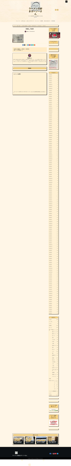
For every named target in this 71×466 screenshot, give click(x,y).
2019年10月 (50, 225)
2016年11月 (50, 293)
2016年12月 (50, 291)
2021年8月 (50, 186)
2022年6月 (50, 166)
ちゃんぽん (53, 339)
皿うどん (53, 349)
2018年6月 (50, 256)
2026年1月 (50, 82)
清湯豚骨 (53, 372)
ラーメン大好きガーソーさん (35, 11)
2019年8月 (50, 229)
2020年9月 (50, 207)
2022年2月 (50, 174)
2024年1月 (50, 129)
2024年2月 (50, 127)
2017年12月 (50, 268)
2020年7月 (50, 211)
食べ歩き (50, 380)
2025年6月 (50, 96)
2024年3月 (50, 125)
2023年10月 (50, 135)
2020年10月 (50, 205)
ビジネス (50, 323)
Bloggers (37, 458)
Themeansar (41, 458)
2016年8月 (50, 299)
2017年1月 (50, 289)
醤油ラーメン (54, 331)
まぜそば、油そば (54, 370)
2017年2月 (50, 287)
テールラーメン (54, 376)
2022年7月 (50, 164)
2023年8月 (50, 139)
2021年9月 (50, 184)
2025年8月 (50, 92)
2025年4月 (50, 100)
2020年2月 (50, 217)
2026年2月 (50, 80)
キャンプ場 (50, 321)
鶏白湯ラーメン (54, 345)
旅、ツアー (50, 327)
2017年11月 (50, 270)
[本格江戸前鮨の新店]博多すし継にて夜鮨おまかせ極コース (53, 442)
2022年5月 (50, 168)
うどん (53, 351)
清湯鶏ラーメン (54, 374)
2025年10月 (50, 88)
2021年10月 (50, 182)
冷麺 (52, 337)
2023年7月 (50, 141)
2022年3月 (50, 172)
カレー (55, 388)
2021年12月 (50, 178)
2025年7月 (50, 94)
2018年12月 (50, 244)
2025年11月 (50, 86)
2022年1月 (50, 176)
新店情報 (50, 325)
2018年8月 (50, 252)
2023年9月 (50, 137)
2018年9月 (50, 250)
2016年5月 (50, 305)
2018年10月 (50, 248)
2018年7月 (50, 254)
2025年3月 (50, 102)
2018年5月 (50, 258)
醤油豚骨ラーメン (54, 355)
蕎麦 (52, 353)
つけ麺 (53, 365)
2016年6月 (50, 303)
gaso (29, 31)
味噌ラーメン (54, 333)
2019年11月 (50, 223)
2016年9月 (50, 297)
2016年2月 (50, 311)
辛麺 (52, 347)
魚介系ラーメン (54, 367)
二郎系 (53, 343)
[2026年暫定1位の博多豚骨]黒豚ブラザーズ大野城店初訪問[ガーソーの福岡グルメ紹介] (41, 442)
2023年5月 (50, 145)
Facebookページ (53, 48)
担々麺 (53, 341)
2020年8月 (50, 209)
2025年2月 (50, 104)
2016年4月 (50, 307)
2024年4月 (50, 123)
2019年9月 (50, 227)
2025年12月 (50, 84)
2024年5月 (50, 121)
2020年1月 (50, 219)
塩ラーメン (53, 335)
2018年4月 (50, 260)
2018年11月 (50, 246)
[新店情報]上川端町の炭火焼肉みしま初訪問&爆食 (18, 442)
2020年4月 (50, 213)
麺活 (49, 330)
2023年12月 (50, 131)
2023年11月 (50, 133)
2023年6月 (50, 143)
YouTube (50, 319)
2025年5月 (50, 98)
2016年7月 (50, 301)
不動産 (50, 378)
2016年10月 (50, 295)
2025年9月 (50, 90)
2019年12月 (50, 221)
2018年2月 (50, 264)
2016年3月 (50, 309)
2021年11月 (50, 180)
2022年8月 (50, 162)
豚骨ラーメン (39, 440)
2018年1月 (50, 266)
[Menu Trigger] (66, 2)
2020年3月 (50, 215)
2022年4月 (50, 170)
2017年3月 (50, 285)
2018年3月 (50, 262)
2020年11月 (50, 203)
